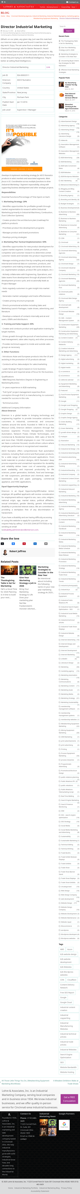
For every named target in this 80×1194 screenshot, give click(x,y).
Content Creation (67, 338)
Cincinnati (64, 242)
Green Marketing (67, 428)
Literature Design (67, 663)
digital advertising (67, 359)
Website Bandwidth (68, 1067)
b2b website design (68, 954)
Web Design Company (69, 895)
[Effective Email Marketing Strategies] (52, 1132)
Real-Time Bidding (67, 796)
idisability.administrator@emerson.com (21, 529)
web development (67, 899)
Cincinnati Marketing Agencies (12, 33)
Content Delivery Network (67, 986)
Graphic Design (66, 413)
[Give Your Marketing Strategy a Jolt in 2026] (27, 570)
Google (63, 401)
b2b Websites (66, 967)
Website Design (66, 903)
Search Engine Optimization (66, 1056)
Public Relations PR (68, 781)
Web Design (65, 891)
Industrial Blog (65, 7)
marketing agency (6, 35)
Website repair (66, 922)
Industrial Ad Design (68, 449)
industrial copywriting (69, 485)
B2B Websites (66, 172)
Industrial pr (65, 589)
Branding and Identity (69, 199)
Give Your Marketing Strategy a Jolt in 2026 (27, 581)
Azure (69, 949)
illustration (65, 441)
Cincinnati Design (67, 264)
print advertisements (68, 741)
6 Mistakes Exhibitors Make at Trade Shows (65, 1082)
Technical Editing (67, 845)
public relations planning (70, 777)
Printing (64, 749)
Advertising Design (67, 130)
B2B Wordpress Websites (70, 176)
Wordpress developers (69, 934)
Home (10, 1188)
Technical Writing (67, 849)
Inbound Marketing (68, 445)
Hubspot (64, 436)
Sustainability (66, 836)
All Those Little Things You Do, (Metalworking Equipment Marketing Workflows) (24, 1082)
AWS (62, 949)
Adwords (64, 140)
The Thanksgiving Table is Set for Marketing (8, 581)
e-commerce (65, 371)
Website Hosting (67, 1072)
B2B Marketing (66, 162)
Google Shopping (67, 409)
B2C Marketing (66, 181)
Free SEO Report (67, 992)
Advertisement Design (69, 121)
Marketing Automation (69, 675)
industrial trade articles (66, 1043)
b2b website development (65, 960)
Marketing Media (67, 694)
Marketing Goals (67, 690)
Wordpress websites (68, 938)
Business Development (69, 208)
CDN (62, 238)
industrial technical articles (68, 1035)
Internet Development (69, 650)
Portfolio (42, 7)
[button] (2, 543)
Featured (64, 390)
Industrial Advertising (68, 453)
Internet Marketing (68, 655)
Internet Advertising (68, 640)
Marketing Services (52, 7)
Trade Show (65, 868)
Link (48, 67)
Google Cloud (66, 1002)
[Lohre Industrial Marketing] (9, 1114)
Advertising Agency (68, 125)
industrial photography (69, 585)
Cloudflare (71, 980)
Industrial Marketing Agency (42, 33)
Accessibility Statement (40, 1191)
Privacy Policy (66, 1188)
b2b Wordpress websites (66, 973)
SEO (62, 1062)
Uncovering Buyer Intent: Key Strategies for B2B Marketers (69, 63)
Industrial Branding (68, 470)
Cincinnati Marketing (68, 274)
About (73, 7)
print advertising (67, 745)
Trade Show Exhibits (68, 882)
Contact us (73, 2)
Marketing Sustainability (69, 702)
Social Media (65, 826)
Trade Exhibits (66, 864)
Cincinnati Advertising (69, 246)
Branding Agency (67, 195)
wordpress (65, 930)
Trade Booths (66, 853)
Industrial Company (68, 474)
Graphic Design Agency (69, 418)
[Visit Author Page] (5, 552)
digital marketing (67, 363)
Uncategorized (66, 887)
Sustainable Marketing (69, 840)
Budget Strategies (67, 204)
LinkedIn (64, 659)
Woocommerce (66, 926)
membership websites (69, 719)
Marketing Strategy (68, 698)
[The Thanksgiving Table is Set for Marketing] (9, 570)
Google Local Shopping (69, 405)
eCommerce (65, 376)
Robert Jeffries (21, 31)
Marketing (64, 667)
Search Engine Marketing (70, 800)
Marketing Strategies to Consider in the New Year (45, 571)
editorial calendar (67, 380)
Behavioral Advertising (69, 185)
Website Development (69, 914)
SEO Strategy (65, 822)
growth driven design (68, 432)
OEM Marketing (66, 737)
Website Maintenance (68, 918)
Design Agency (66, 355)
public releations (67, 785)
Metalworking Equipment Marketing (23, 35)
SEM (62, 811)
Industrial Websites (68, 1049)
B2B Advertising (66, 158)
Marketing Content (67, 686)
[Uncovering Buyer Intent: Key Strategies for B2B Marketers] (44, 1132)
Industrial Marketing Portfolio (26, 1188)
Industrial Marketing (27, 33)
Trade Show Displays (68, 878)
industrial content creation (67, 1008)
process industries (67, 760)
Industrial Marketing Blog (49, 1188)
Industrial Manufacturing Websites (66, 1026)
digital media (65, 367)
